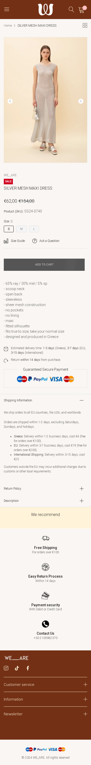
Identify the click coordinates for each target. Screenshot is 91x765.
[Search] (71, 9)
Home (8, 25)
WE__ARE (10, 175)
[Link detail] (6, 668)
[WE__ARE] (45, 9)
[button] (80, 101)
